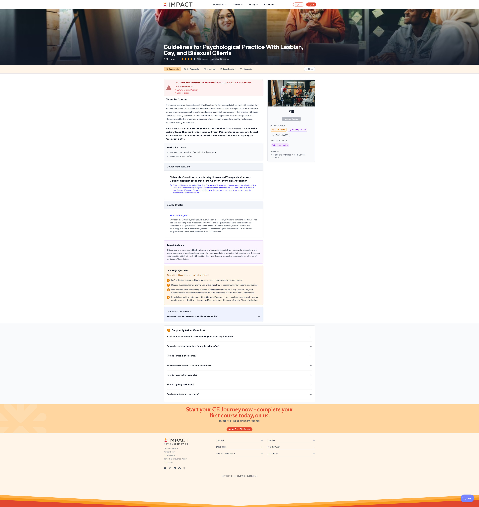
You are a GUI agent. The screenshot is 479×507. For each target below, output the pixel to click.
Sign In (311, 4)
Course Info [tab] (174, 69)
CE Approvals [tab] (193, 69)
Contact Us (168, 462)
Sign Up (298, 4)
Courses (236, 4)
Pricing (252, 4)
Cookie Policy (169, 455)
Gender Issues (183, 93)
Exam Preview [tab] (229, 69)
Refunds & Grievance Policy (175, 459)
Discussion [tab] (248, 69)
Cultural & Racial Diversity (187, 90)
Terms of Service (171, 448)
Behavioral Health (280, 145)
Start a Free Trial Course (239, 429)
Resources (269, 4)
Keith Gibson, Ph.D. (180, 215)
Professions (218, 4)
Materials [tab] (211, 69)
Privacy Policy (169, 452)
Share (310, 69)
